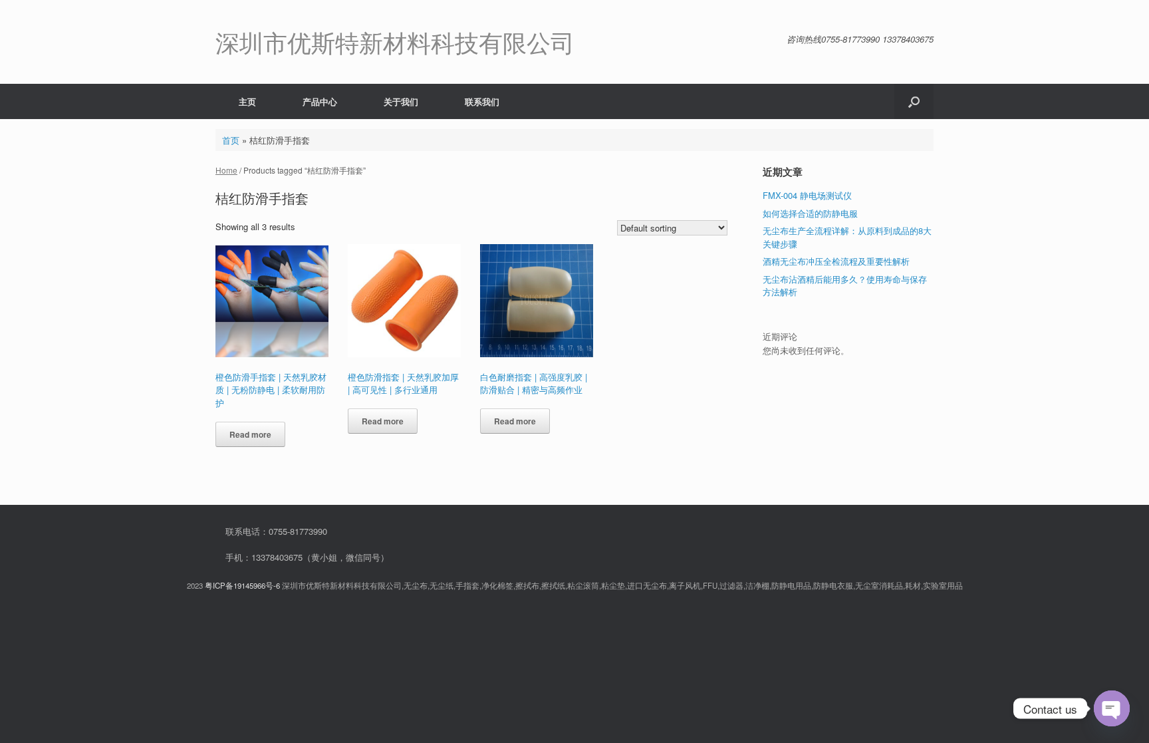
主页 (247, 101)
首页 (230, 140)
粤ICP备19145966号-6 (242, 585)
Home (226, 170)
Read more (250, 434)
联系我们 (482, 101)
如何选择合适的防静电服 (810, 213)
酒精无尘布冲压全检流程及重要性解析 (836, 261)
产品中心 (320, 101)
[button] (914, 101)
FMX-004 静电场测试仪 (807, 195)
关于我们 (401, 101)
